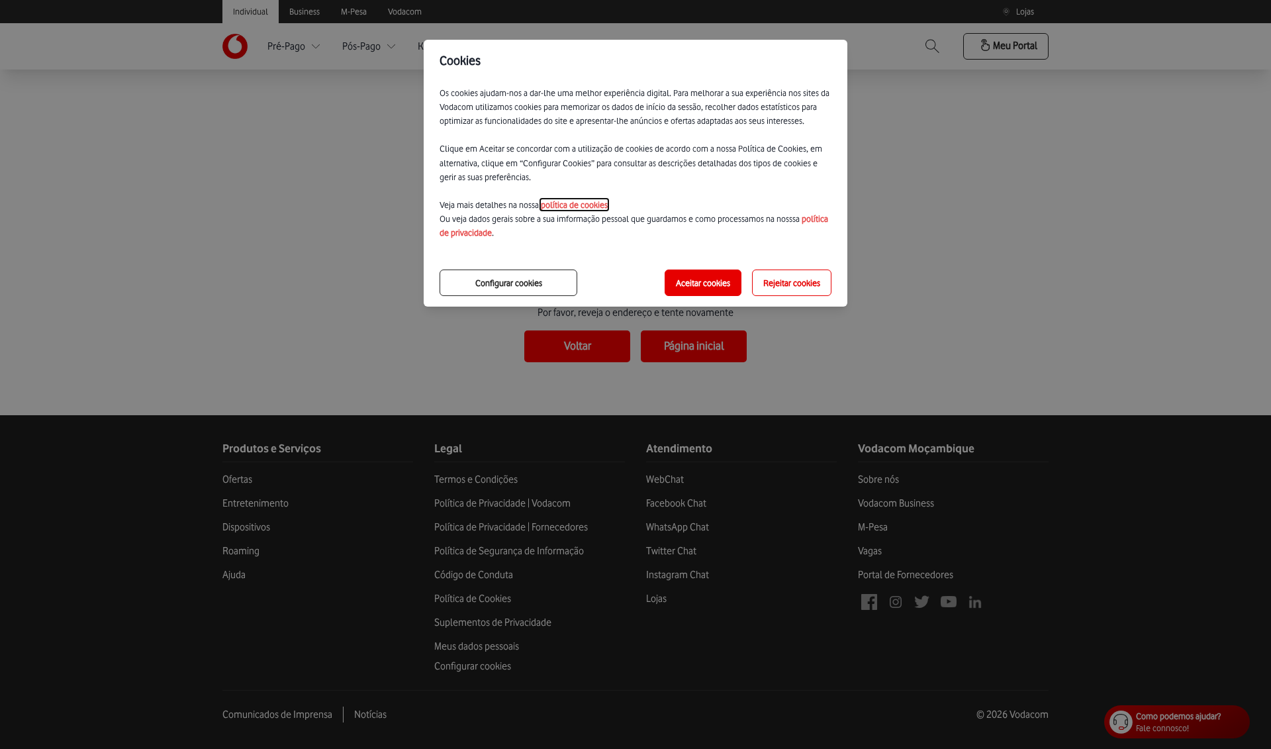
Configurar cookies (508, 282)
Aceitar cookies (703, 282)
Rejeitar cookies (791, 282)
